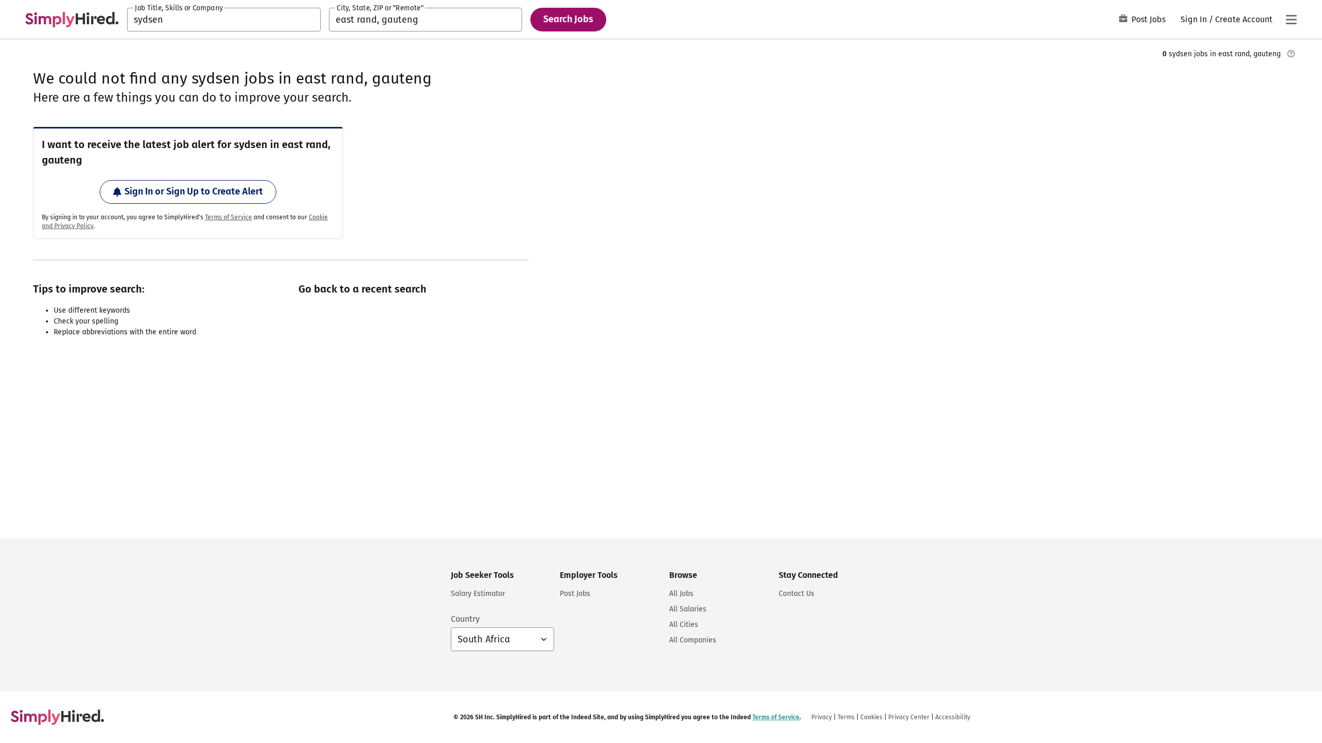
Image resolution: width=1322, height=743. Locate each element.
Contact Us (796, 593)
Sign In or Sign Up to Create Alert (193, 191)
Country (465, 619)
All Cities (683, 624)
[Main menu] (1291, 19)
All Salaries (687, 609)
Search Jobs (568, 19)
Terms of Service (228, 217)
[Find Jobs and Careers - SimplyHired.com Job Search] (72, 19)
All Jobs (681, 593)
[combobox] (224, 19)
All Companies (692, 640)
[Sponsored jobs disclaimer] (1291, 53)
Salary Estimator (478, 593)
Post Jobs (1148, 19)
